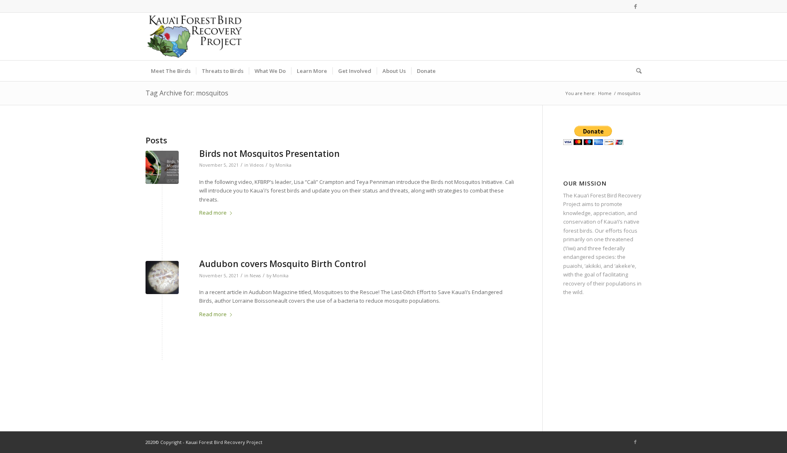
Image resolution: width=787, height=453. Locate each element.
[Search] (636, 71)
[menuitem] (171, 71)
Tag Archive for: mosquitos (187, 92)
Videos (257, 165)
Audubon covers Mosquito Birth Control (282, 264)
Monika (283, 165)
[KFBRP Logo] (194, 36)
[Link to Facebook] (635, 6)
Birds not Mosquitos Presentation (269, 153)
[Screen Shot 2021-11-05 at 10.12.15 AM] (162, 167)
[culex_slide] (162, 277)
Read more (213, 212)
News (255, 276)
